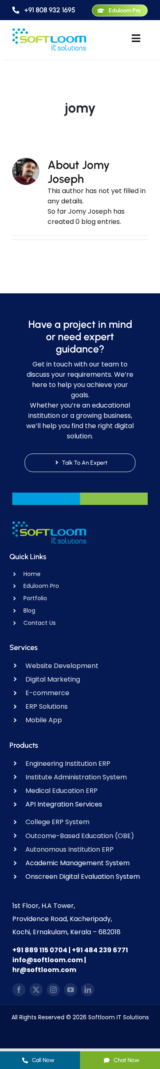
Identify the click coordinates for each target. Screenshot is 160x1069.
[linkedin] (87, 989)
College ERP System (57, 822)
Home (32, 574)
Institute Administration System (76, 777)
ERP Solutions (46, 706)
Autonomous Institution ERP (69, 849)
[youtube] (70, 989)
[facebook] (18, 989)
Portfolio (35, 598)
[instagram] (53, 989)
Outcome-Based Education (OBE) (79, 836)
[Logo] (49, 31)
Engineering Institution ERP (67, 763)
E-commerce (47, 693)
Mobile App (43, 720)
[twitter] (36, 989)
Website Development (61, 665)
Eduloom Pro (41, 586)
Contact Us (39, 623)
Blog (29, 610)
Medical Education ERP (61, 790)
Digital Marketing (52, 679)
